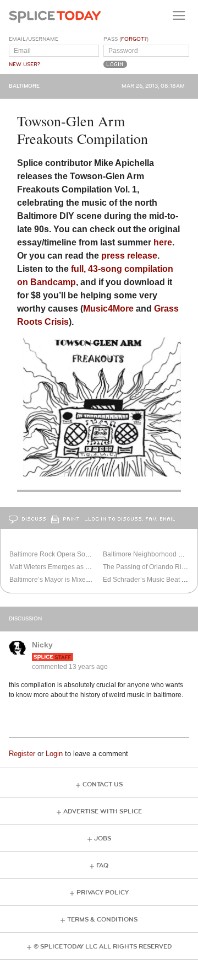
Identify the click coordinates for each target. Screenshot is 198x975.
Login (54, 753)
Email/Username (33, 39)
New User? (24, 64)
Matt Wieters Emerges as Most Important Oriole (79, 567)
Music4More (108, 308)
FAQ (102, 865)
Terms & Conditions (102, 919)
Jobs (102, 838)
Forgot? (134, 39)
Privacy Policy (102, 892)
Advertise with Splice (102, 811)
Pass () (125, 39)
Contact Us (102, 784)
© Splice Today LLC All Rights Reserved (103, 946)
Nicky (42, 644)
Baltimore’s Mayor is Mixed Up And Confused (76, 579)
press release (129, 255)
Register (22, 753)
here (162, 242)
